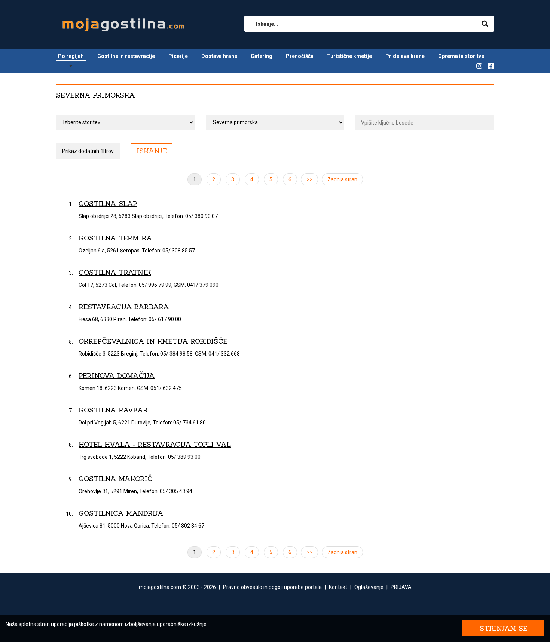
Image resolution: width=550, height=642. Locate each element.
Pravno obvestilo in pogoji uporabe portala (272, 587)
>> (309, 179)
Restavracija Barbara (124, 306)
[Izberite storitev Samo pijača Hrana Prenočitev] (125, 122)
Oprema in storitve (461, 56)
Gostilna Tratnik (115, 272)
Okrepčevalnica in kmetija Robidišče (153, 341)
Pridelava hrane (405, 56)
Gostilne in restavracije (126, 56)
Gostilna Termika (115, 238)
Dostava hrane (219, 56)
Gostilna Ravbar (113, 410)
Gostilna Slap (108, 203)
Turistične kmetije (349, 56)
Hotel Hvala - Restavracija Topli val (155, 444)
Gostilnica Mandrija (121, 513)
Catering (261, 56)
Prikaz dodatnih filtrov (88, 151)
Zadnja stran (342, 179)
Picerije (178, 56)
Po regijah (71, 56)
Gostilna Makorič (116, 478)
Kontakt (338, 587)
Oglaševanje (369, 587)
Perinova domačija (117, 375)
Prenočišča (300, 56)
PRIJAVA (401, 587)
